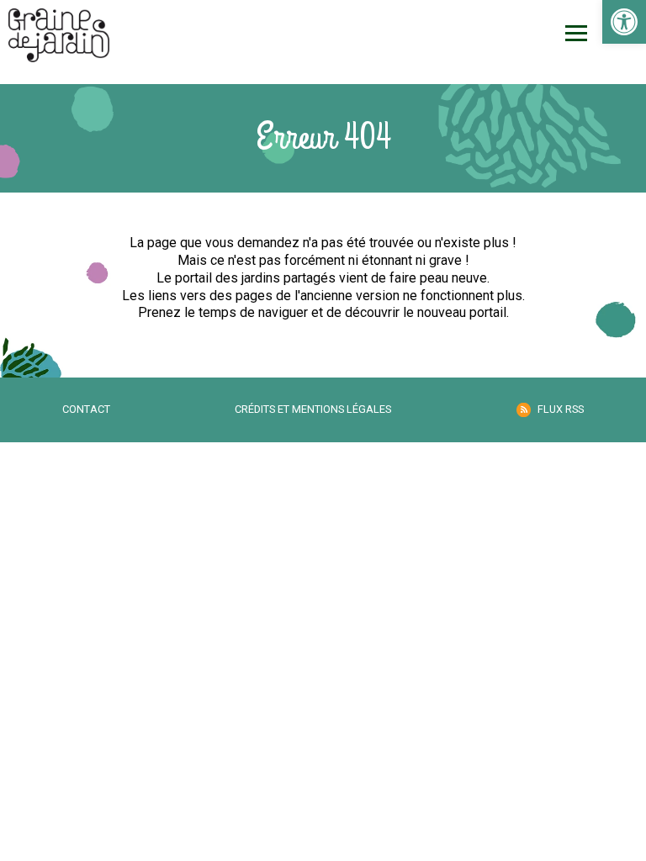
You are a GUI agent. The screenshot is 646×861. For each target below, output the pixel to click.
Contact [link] (86, 409)
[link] (624, 22)
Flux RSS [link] (560, 409)
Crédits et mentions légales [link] (313, 409)
